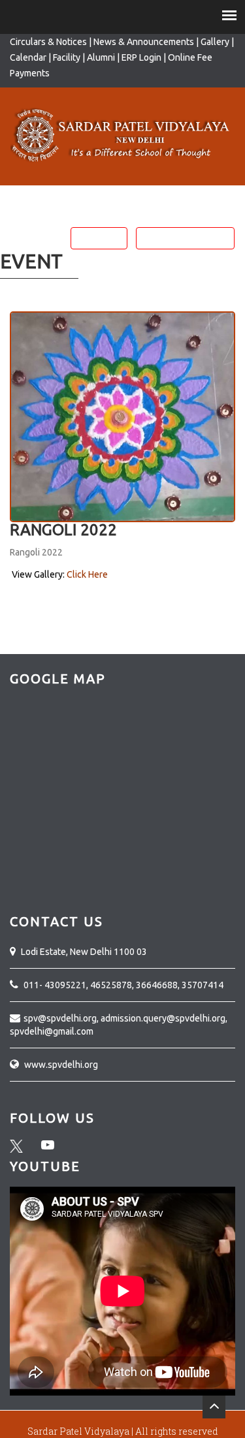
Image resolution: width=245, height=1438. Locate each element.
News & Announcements (143, 42)
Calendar (29, 57)
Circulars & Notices (48, 42)
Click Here (87, 574)
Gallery (215, 42)
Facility (67, 57)
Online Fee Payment (185, 238)
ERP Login (141, 57)
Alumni (102, 57)
